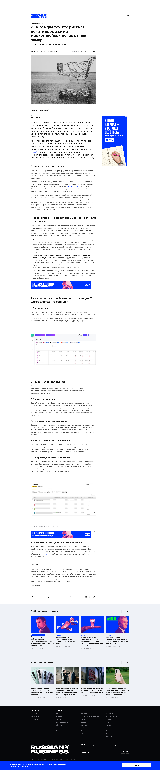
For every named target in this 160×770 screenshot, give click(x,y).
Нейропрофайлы (62, 722)
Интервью (119, 16)
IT (81, 736)
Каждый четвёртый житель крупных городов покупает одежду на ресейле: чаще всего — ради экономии (67, 691)
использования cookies (42, 764)
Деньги (108, 719)
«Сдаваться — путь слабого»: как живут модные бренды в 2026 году (65, 640)
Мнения (103, 16)
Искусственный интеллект (90, 716)
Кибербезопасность (88, 728)
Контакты (34, 719)
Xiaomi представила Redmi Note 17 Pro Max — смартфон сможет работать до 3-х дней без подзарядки (117, 691)
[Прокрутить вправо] (127, 611)
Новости (88, 16)
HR (82, 734)
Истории (96, 16)
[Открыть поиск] (128, 16)
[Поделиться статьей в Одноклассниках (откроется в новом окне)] (90, 51)
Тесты (58, 731)
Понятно (136, 765)
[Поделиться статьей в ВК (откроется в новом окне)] (86, 51)
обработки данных (59, 764)
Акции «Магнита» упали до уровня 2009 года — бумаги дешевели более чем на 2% (92, 690)
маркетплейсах (74, 186)
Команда (34, 713)
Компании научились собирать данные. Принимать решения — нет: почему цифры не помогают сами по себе (42, 641)
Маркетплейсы (44, 110)
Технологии (110, 734)
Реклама (84, 713)
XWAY (34, 152)
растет (47, 554)
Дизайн (83, 731)
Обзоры (111, 16)
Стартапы (109, 731)
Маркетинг (41, 23)
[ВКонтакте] (127, 752)
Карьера (84, 725)
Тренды (109, 736)
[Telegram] (123, 752)
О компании (35, 716)
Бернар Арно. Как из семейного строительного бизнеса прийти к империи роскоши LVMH (117, 640)
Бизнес (83, 722)
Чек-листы (60, 728)
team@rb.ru (85, 752)
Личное (109, 722)
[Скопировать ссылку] (94, 51)
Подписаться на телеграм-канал (44, 597)
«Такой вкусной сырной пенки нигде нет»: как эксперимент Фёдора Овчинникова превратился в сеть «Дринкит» (92, 641)
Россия (108, 728)
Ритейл (108, 725)
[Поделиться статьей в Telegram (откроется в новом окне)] (81, 51)
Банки (83, 719)
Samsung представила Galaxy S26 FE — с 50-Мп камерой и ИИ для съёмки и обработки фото (42, 691)
